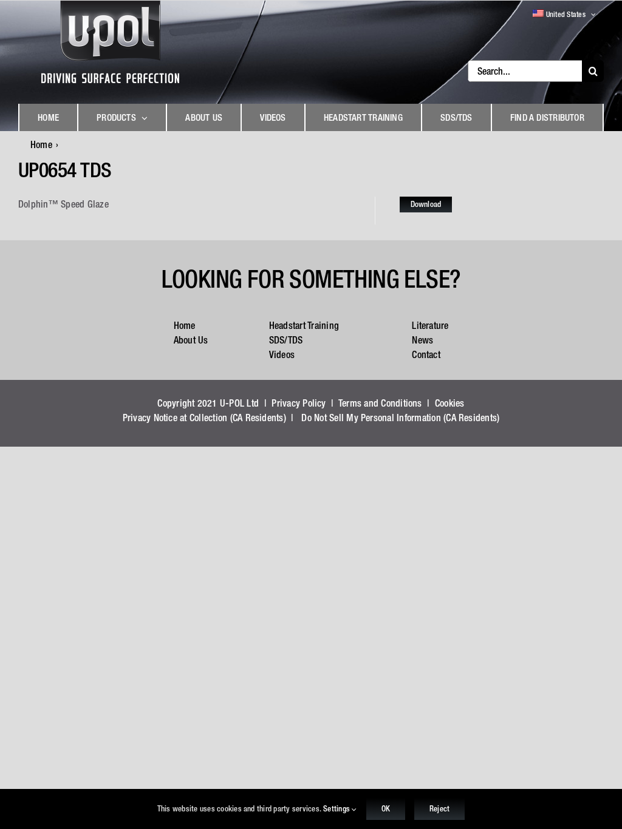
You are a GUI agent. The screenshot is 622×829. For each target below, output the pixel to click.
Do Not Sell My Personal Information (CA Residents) (400, 417)
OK (385, 808)
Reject (439, 808)
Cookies (450, 403)
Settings (337, 808)
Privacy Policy (299, 403)
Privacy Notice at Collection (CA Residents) (204, 417)
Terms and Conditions (380, 403)
